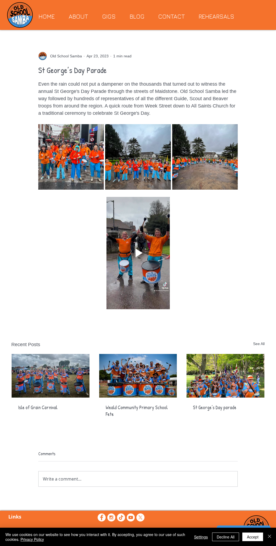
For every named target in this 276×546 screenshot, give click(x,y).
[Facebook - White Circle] (102, 517)
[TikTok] (121, 517)
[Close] (269, 537)
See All (259, 344)
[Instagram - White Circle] (111, 517)
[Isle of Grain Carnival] (50, 376)
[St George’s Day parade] (225, 376)
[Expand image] (71, 157)
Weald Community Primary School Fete (137, 411)
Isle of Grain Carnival (37, 407)
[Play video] (138, 253)
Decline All (225, 537)
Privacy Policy (32, 539)
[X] (140, 517)
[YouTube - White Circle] (131, 517)
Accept (252, 537)
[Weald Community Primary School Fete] (138, 376)
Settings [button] (201, 537)
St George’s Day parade (214, 407)
